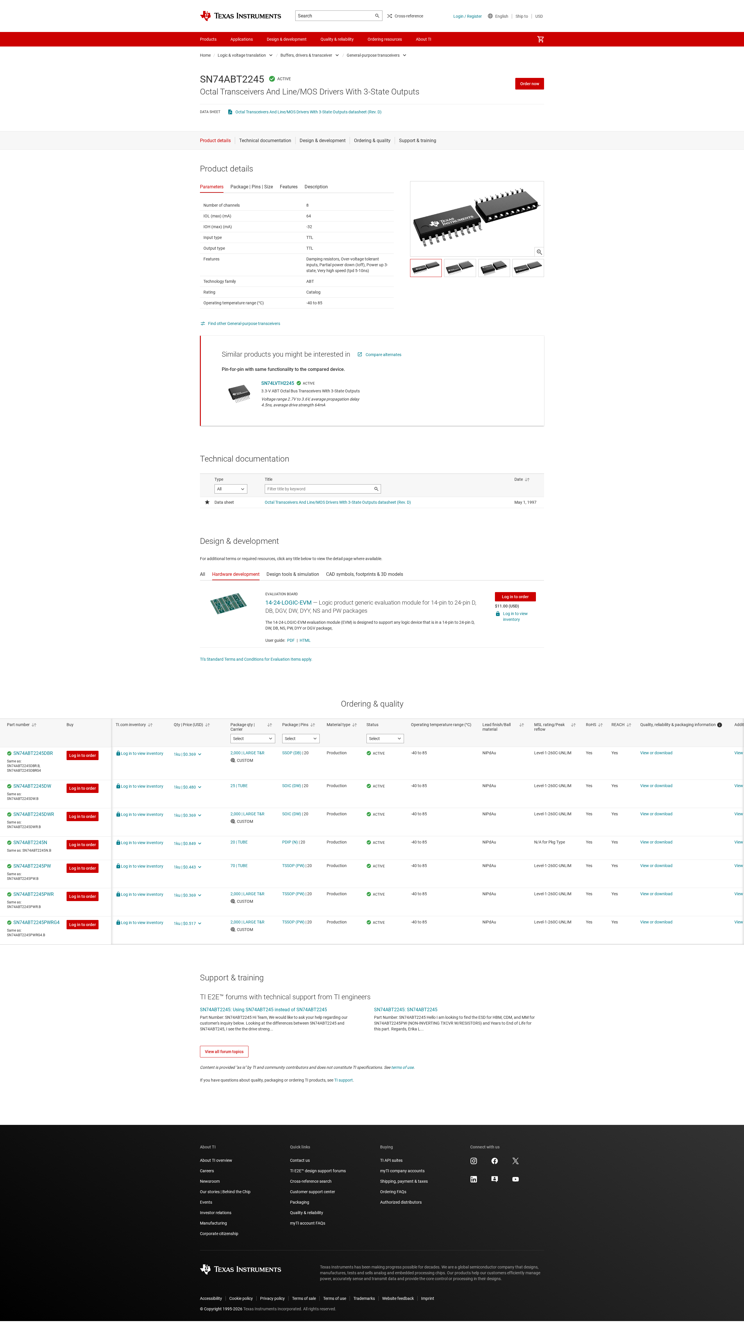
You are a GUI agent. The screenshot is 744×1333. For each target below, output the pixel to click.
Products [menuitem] (208, 39)
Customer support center (312, 1191)
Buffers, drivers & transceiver (306, 55)
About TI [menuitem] (423, 39)
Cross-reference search (311, 1181)
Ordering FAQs (393, 1191)
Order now (529, 83)
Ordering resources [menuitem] (385, 39)
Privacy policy (272, 1298)
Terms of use (334, 1298)
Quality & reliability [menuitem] (337, 39)
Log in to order (515, 596)
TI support (343, 1080)
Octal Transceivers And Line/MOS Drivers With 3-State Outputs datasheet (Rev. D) (308, 112)
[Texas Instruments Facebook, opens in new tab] (494, 1163)
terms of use (402, 1067)
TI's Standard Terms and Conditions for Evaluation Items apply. (256, 659)
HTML (305, 640)
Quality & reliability (306, 1212)
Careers (207, 1170)
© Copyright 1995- (221, 1309)
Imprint (427, 1298)
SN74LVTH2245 (277, 383)
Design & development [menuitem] (287, 39)
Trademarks (364, 1298)
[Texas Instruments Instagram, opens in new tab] (473, 1163)
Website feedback (398, 1298)
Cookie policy (241, 1298)
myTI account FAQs (307, 1223)
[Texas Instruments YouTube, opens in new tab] (515, 1181)
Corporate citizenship (219, 1233)
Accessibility (211, 1298)
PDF (291, 640)
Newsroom (210, 1181)
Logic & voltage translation (242, 55)
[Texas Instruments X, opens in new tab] (515, 1163)
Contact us (300, 1160)
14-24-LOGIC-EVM (288, 602)
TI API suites (391, 1160)
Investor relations (215, 1212)
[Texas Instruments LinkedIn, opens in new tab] (473, 1181)
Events (206, 1202)
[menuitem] (540, 39)
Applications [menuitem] (241, 39)
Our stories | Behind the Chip (225, 1191)
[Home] (240, 16)
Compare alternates (383, 354)
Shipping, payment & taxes (404, 1181)
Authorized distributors (401, 1202)
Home (205, 55)
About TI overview (216, 1160)
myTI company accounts (402, 1170)
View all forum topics (224, 1051)
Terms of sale (304, 1298)
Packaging (299, 1202)
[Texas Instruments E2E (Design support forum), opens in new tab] (494, 1181)
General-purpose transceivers (373, 55)
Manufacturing (213, 1223)
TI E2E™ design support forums (318, 1170)
